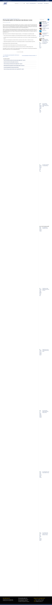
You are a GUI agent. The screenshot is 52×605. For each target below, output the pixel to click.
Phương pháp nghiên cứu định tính (22, 600)
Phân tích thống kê (40, 3)
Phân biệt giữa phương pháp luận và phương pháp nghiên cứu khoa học (14, 65)
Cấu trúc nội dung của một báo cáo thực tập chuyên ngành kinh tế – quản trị (14, 60)
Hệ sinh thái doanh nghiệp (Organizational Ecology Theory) (45, 411)
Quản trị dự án (44, 30)
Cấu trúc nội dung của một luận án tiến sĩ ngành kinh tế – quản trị (13, 63)
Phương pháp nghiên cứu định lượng (23, 599)
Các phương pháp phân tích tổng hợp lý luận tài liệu (29, 55)
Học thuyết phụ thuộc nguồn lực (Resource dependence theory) (45, 534)
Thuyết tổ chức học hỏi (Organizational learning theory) (45, 350)
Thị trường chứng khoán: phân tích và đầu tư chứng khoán (45, 26)
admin (9, 22)
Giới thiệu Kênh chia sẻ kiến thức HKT (8, 599)
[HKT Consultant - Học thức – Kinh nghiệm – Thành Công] (8, 3)
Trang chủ (27, 3)
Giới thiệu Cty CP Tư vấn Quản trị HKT (8, 600)
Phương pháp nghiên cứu (33, 3)
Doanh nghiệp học (46, 3)
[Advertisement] (26, 11)
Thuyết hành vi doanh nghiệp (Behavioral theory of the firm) (45, 289)
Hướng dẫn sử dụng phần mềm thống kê (23, 601)
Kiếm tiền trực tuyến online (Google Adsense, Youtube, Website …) (45, 40)
